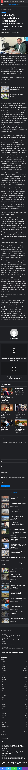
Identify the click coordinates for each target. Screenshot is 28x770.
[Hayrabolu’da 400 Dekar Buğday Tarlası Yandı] (5, 512)
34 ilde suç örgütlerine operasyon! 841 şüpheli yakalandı (16, 576)
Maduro (3, 688)
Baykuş (3, 666)
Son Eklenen (14, 492)
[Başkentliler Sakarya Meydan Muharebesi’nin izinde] (5, 505)
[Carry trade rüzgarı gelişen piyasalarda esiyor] (5, 89)
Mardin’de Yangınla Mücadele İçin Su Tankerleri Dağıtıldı (18, 599)
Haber (3, 677)
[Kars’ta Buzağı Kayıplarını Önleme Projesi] (7, 407)
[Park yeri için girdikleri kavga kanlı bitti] (5, 499)
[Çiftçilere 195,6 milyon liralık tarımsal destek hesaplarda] (21, 422)
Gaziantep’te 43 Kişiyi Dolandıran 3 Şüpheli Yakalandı (20, 414)
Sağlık (3, 704)
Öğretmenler (5, 690)
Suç (3, 708)
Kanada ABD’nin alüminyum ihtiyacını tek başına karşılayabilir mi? (20, 390)
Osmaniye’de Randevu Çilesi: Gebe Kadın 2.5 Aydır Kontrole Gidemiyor (18, 545)
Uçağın (3, 720)
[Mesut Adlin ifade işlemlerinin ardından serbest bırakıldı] (5, 525)
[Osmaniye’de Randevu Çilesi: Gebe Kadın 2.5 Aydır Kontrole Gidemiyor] (5, 546)
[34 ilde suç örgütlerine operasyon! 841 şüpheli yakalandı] (5, 577)
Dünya (3, 668)
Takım (3, 711)
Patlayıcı (4, 695)
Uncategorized (5, 726)
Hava (3, 681)
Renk (3, 697)
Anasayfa (4, 9)
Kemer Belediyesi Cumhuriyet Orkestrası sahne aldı (18, 538)
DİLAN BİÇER (6, 32)
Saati (3, 702)
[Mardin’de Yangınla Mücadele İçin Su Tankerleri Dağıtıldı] (5, 600)
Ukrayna (4, 722)
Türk (3, 717)
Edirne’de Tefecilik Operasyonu (6, 428)
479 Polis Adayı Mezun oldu (9, 581)
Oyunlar (4, 693)
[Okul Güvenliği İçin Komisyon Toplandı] (5, 620)
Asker (3, 661)
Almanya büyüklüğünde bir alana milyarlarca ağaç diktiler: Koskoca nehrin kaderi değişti (18, 532)
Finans (3, 672)
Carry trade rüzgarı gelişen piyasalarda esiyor (17, 551)
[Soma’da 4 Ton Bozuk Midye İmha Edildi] (5, 587)
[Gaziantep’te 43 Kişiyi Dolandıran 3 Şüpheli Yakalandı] (21, 407)
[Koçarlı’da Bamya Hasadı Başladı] (5, 96)
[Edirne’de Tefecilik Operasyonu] (7, 422)
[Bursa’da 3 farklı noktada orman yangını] (5, 518)
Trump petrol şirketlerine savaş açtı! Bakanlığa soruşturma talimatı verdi (7, 398)
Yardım (3, 729)
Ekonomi (9, 9)
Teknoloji (4, 715)
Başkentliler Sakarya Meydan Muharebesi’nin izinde (18, 504)
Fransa (3, 675)
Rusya (3, 699)
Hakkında (4, 679)
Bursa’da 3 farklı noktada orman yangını (17, 517)
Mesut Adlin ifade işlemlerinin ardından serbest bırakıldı (18, 523)
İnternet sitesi (4, 472)
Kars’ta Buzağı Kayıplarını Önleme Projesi (6, 414)
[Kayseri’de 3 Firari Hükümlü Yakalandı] (5, 614)
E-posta (3, 466)
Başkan (3, 663)
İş (2, 686)
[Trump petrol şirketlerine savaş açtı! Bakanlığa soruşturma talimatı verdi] (7, 391)
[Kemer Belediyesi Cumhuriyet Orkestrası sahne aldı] (5, 539)
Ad (2, 461)
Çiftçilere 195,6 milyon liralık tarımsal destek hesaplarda (20, 429)
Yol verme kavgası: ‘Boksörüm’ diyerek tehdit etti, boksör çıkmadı (18, 606)
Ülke (3, 724)
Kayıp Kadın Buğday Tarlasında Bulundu (15, 592)
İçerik (3, 684)
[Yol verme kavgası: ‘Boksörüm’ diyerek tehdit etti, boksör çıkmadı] (5, 607)
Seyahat (4, 706)
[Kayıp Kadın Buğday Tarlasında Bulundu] (5, 594)
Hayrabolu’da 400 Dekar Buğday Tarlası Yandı (14, 1)
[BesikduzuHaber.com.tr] (14, 4)
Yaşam (3, 731)
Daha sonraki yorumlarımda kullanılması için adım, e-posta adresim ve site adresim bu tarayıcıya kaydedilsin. (13, 480)
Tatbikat (4, 713)
